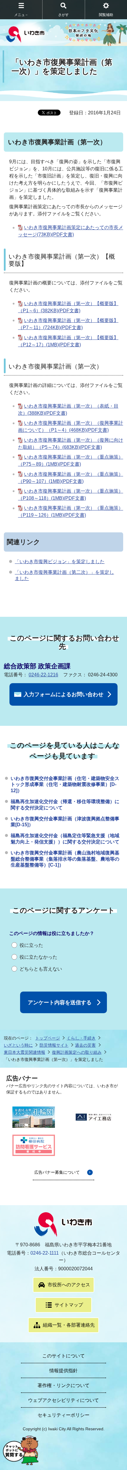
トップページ (47, 1038)
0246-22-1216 (43, 674)
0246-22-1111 (44, 1253)
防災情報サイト (54, 1045)
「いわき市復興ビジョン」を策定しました (60, 561)
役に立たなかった (38, 957)
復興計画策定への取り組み (77, 1052)
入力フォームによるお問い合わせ (63, 694)
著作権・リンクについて (63, 1385)
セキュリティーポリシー (63, 1415)
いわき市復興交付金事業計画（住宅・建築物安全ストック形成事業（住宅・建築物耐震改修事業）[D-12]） (65, 784)
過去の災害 (85, 1045)
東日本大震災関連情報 (24, 1052)
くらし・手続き (81, 1038)
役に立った (31, 945)
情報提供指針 (63, 1370)
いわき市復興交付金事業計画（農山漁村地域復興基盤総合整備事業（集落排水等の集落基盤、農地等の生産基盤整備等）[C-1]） (65, 859)
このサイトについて (63, 1355)
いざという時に (18, 1045)
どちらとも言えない (40, 968)
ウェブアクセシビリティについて (63, 1400)
